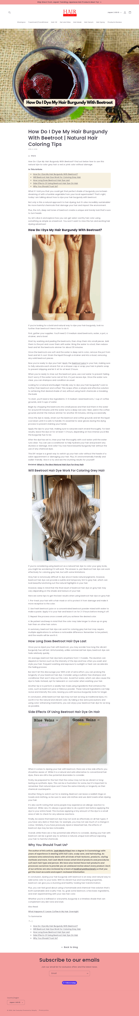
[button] (9, 12)
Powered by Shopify (30, 1010)
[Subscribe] (87, 973)
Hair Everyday (17, 1010)
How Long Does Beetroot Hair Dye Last (51, 180)
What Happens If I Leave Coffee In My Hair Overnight (53, 911)
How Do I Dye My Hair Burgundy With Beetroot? (55, 174)
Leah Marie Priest (63, 850)
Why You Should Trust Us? (45, 186)
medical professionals (85, 869)
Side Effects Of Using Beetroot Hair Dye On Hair (55, 183)
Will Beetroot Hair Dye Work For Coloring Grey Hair (57, 177)
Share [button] (33, 156)
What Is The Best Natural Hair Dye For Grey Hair (60, 464)
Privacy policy (44, 1010)
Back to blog (71, 947)
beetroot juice (79, 363)
